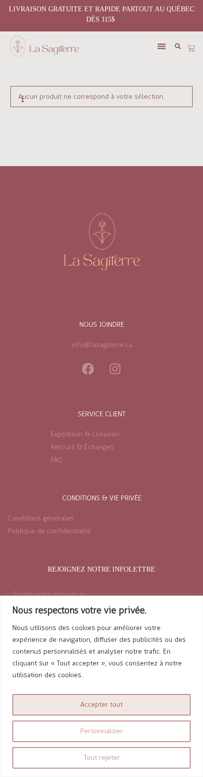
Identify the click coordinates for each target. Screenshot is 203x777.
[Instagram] (115, 368)
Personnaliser (101, 731)
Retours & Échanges (82, 447)
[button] (162, 46)
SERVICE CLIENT (102, 414)
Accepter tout (101, 704)
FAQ (57, 460)
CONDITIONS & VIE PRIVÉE (101, 498)
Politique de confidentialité (49, 531)
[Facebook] (88, 368)
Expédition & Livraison (85, 434)
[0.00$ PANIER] (191, 48)
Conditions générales (41, 518)
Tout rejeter (102, 757)
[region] (101, 686)
